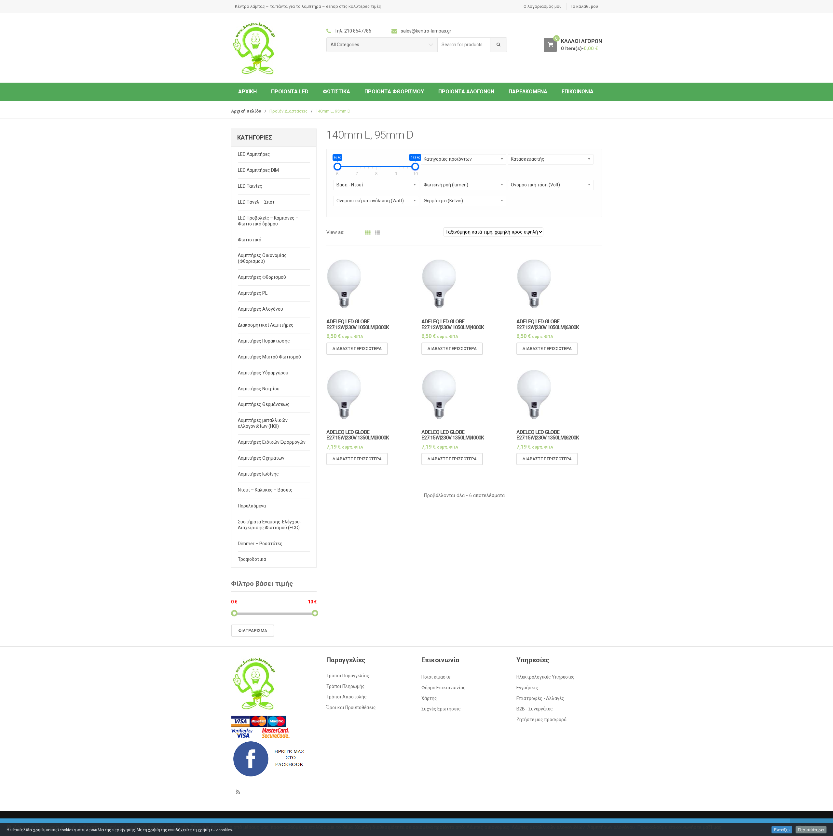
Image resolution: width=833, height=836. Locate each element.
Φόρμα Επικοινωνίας (443, 687)
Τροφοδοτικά (252, 559)
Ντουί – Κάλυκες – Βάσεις (265, 489)
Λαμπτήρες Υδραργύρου (263, 372)
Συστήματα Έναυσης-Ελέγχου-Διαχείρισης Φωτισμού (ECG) (269, 524)
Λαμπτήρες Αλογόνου (260, 309)
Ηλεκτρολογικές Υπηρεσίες (545, 677)
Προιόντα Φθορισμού (394, 91)
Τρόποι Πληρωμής (345, 686)
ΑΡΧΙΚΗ (247, 91)
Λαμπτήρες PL (252, 293)
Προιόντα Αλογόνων (466, 91)
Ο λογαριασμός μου (543, 6)
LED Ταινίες (250, 186)
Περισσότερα (811, 829)
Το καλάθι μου (584, 6)
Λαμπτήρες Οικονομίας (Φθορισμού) (262, 258)
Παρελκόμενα (528, 91)
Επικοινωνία (578, 91)
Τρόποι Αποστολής (346, 696)
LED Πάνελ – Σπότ (256, 202)
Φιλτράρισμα (252, 630)
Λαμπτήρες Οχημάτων (261, 458)
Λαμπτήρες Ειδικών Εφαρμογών (272, 442)
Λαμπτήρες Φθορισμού (262, 277)
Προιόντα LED (289, 91)
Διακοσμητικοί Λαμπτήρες (266, 325)
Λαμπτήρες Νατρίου (259, 388)
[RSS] (238, 792)
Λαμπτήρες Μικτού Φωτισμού (269, 356)
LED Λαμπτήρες (254, 154)
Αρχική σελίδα (246, 111)
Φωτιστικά (336, 91)
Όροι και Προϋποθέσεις (351, 707)
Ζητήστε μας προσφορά (541, 719)
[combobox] (464, 45)
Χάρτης (429, 698)
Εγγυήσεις (527, 687)
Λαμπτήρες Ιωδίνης (258, 474)
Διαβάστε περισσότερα (357, 348)
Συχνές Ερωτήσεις (441, 708)
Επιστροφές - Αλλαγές (540, 698)
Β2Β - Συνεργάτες (534, 708)
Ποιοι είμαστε (435, 677)
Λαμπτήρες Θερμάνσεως (264, 404)
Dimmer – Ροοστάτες (260, 543)
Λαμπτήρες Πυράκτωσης (264, 341)
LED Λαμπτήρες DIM (258, 170)
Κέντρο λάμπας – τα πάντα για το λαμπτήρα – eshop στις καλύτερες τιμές (308, 6)
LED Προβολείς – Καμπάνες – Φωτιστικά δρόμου (268, 220)
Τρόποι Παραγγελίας (347, 675)
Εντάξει (782, 829)
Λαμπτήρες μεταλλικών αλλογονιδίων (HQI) (263, 423)
